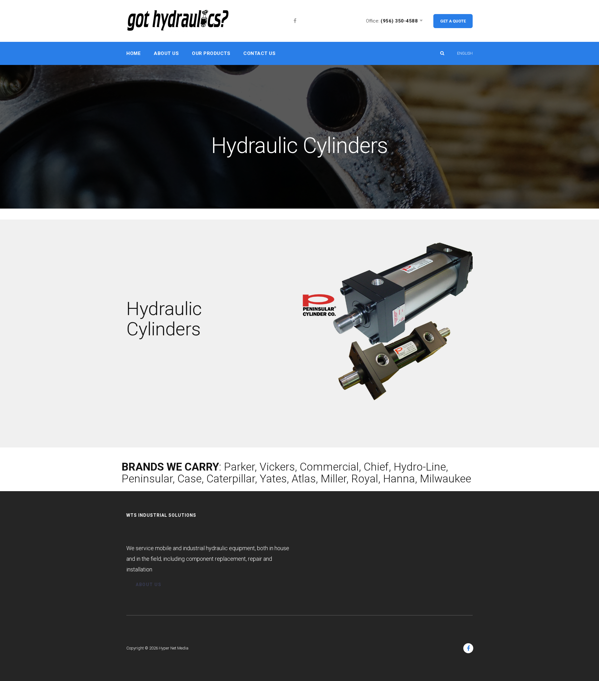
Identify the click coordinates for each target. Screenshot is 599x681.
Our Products (211, 53)
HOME (133, 53)
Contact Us (259, 53)
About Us (166, 53)
